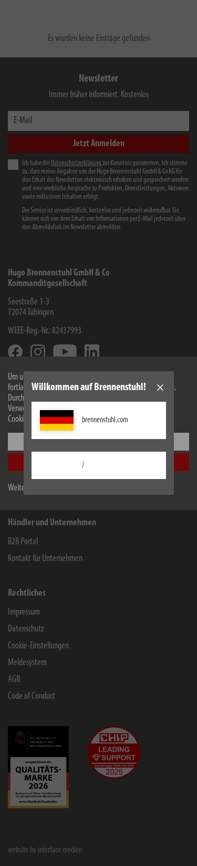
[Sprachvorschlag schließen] (160, 387)
